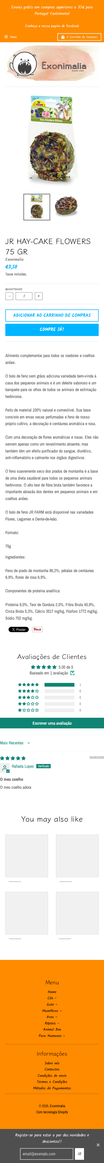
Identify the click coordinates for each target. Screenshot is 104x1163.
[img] (13, 758)
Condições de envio (52, 1076)
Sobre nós (52, 1063)
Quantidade (13, 289)
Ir (79, 1154)
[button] (28, 685)
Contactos (52, 1069)
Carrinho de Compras (82, 37)
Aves (50, 1017)
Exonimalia (14, 260)
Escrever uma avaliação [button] (52, 723)
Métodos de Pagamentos (52, 1088)
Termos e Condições (52, 1082)
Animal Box (52, 1029)
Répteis (50, 1023)
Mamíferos (50, 1011)
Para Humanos (50, 1036)
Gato (50, 1004)
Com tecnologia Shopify (52, 1112)
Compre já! (52, 329)
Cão (50, 998)
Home (52, 992)
